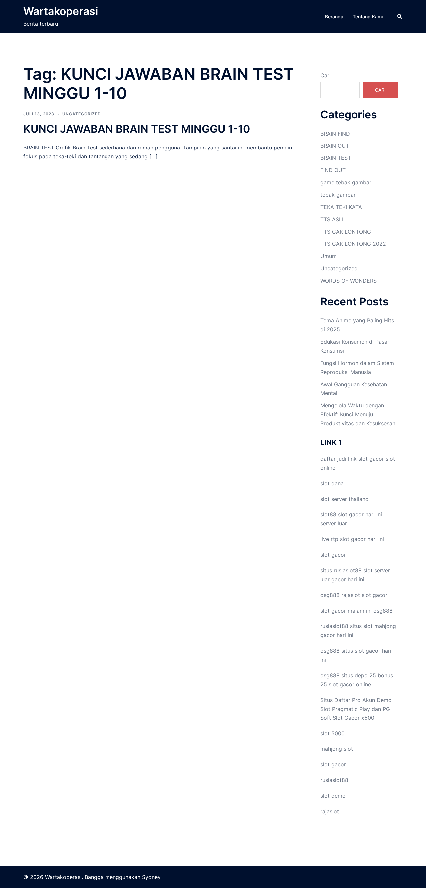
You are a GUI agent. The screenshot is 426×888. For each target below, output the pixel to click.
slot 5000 (332, 733)
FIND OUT (333, 170)
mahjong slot (336, 748)
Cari (325, 75)
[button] (400, 16)
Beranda (334, 16)
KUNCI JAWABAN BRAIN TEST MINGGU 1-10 (136, 128)
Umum (328, 256)
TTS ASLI (331, 219)
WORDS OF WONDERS (348, 280)
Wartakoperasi (60, 11)
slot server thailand (344, 499)
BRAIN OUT (334, 145)
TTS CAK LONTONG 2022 (353, 243)
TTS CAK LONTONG (345, 231)
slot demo (333, 795)
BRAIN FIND (335, 133)
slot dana (332, 483)
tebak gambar (338, 194)
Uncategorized (81, 113)
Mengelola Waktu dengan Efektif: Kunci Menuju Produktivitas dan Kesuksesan (357, 414)
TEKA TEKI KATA (341, 207)
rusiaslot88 (334, 780)
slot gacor (371, 458)
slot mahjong (379, 626)
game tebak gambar (345, 182)
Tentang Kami (368, 16)
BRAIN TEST (335, 157)
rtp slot (340, 539)
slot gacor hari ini (360, 514)
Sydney (151, 877)
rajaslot (350, 595)
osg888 (383, 610)
